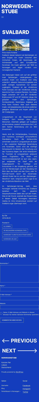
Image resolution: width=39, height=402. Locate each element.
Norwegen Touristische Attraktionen (17, 234)
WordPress (19, 372)
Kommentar (4, 263)
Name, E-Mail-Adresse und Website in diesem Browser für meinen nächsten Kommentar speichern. (21, 313)
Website (2, 303)
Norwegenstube (17, 8)
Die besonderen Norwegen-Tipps (15, 230)
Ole (6, 216)
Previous (24, 341)
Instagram (26, 389)
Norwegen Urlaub (10, 239)
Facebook (26, 386)
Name (2, 286)
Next (9, 351)
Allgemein (7, 226)
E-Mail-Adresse (6, 294)
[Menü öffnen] (2, 17)
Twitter (25, 392)
